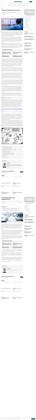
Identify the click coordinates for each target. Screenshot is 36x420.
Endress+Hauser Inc (27, 18)
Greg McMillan (3, 14)
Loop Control (2, 8)
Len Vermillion (3, 202)
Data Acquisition (23, 5)
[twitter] (12, 16)
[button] (1, 1)
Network (15, 5)
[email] (14, 16)
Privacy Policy (18, 418)
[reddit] (13, 16)
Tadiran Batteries (26, 25)
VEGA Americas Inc (27, 26)
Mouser (25, 22)
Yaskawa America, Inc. (27, 210)
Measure (27, 5)
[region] (18, 419)
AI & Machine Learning (10, 5)
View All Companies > (29, 29)
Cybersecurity (18, 5)
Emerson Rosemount (27, 17)
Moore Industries (26, 205)
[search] (2, 1)
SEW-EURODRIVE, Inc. (27, 24)
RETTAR (25, 23)
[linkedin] (11, 16)
